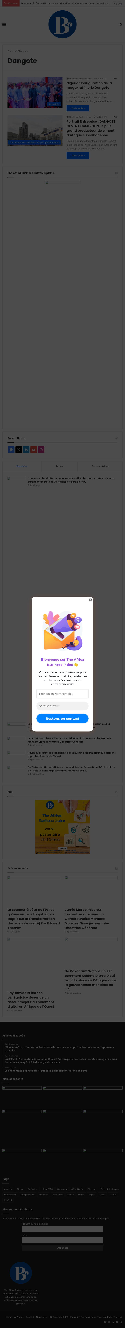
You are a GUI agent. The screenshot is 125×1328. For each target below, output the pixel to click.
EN (117, 4)
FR (121, 4)
